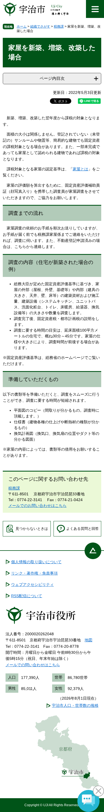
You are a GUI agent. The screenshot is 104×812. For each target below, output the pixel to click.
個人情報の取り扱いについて (36, 562)
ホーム (22, 26)
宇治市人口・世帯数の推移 (75, 705)
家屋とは (80, 169)
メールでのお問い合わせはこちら (37, 505)
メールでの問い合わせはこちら (33, 665)
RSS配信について (26, 596)
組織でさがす (40, 26)
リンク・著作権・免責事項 (34, 573)
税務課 (59, 26)
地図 (88, 640)
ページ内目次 (52, 78)
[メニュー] (95, 9)
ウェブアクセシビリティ (32, 584)
